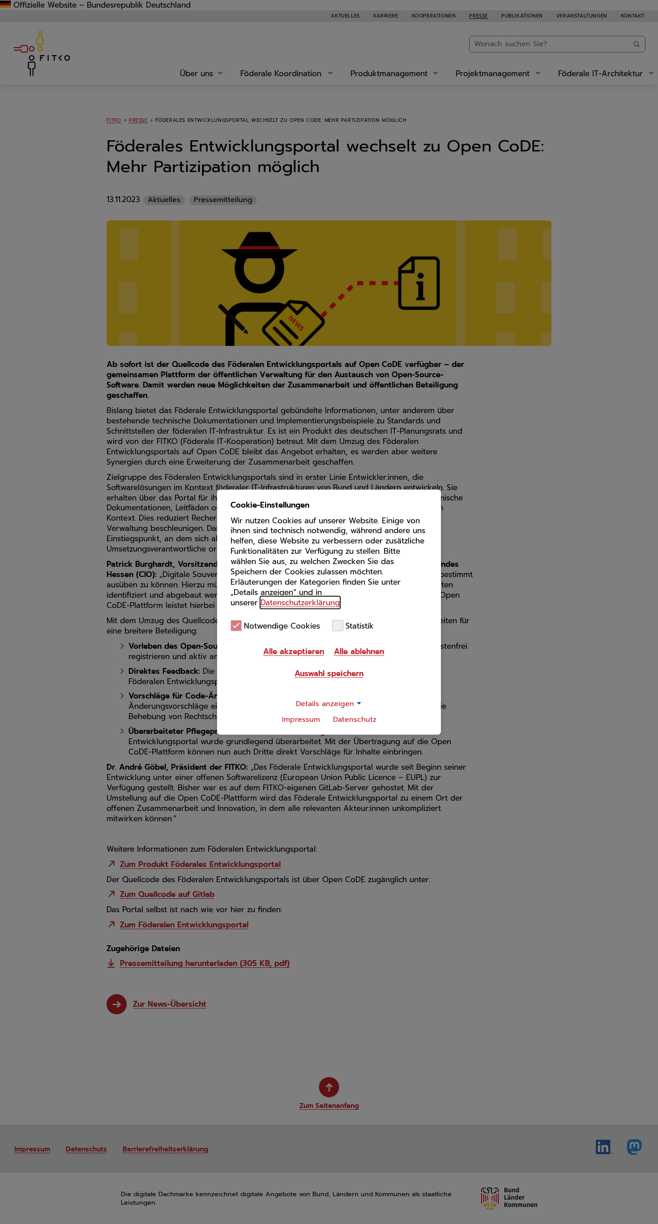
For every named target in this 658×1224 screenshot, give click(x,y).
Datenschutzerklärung (300, 602)
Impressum (301, 719)
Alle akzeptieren (293, 651)
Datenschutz (354, 719)
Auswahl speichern (329, 673)
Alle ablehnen (359, 651)
